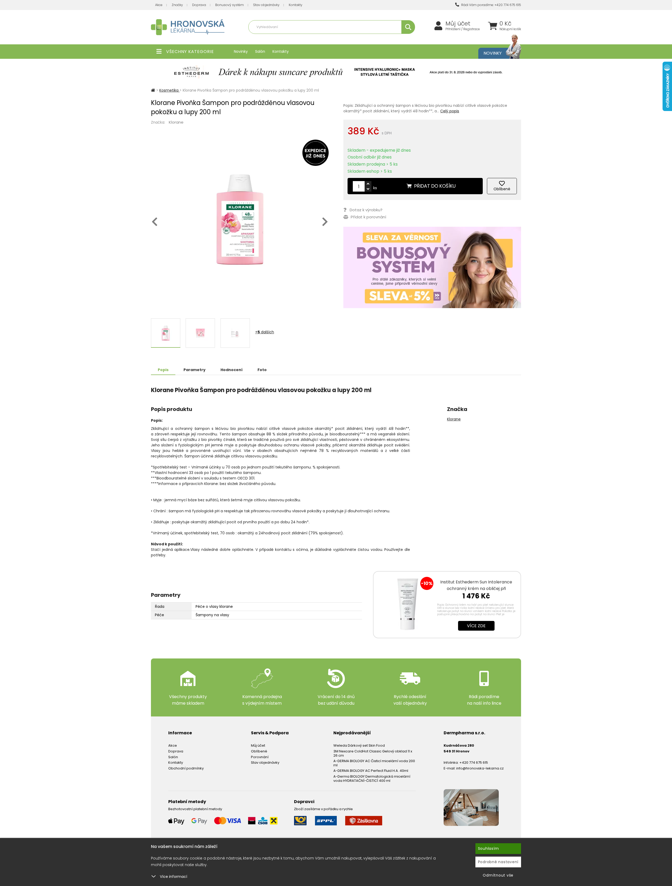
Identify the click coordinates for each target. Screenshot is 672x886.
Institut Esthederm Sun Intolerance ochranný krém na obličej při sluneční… (476, 588)
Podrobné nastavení (498, 861)
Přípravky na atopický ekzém (349, 38)
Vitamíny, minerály (308, 38)
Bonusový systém (229, 5)
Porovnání (260, 757)
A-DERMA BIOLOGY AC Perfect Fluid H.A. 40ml (370, 770)
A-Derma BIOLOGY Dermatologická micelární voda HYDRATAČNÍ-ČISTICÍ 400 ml (371, 778)
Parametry (194, 369)
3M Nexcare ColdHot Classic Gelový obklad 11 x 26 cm (372, 753)
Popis (163, 369)
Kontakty (295, 5)
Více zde (476, 626)
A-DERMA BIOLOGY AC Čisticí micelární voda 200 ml (374, 763)
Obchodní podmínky (186, 768)
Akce (158, 5)
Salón (260, 51)
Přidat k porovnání (368, 217)
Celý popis (449, 111)
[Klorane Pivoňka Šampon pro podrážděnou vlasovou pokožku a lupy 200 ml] (240, 219)
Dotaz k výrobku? (366, 210)
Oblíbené (259, 751)
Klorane (176, 122)
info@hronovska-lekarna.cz (480, 768)
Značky (177, 5)
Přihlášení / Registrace (462, 29)
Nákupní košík (510, 29)
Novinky (241, 51)
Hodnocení (231, 369)
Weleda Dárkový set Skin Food (359, 745)
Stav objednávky (266, 5)
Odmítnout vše (498, 875)
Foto (262, 369)
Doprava (199, 5)
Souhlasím (488, 848)
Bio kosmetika (387, 38)
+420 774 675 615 (473, 762)
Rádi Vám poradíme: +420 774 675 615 (490, 5)
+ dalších (264, 332)
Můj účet (457, 23)
